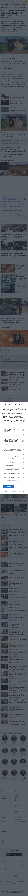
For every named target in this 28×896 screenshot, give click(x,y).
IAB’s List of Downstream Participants (15, 423)
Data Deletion (6, 491)
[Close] (25, 405)
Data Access (14, 491)
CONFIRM (8, 486)
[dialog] (14, 448)
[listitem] (14, 427)
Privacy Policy (21, 491)
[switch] (23, 430)
